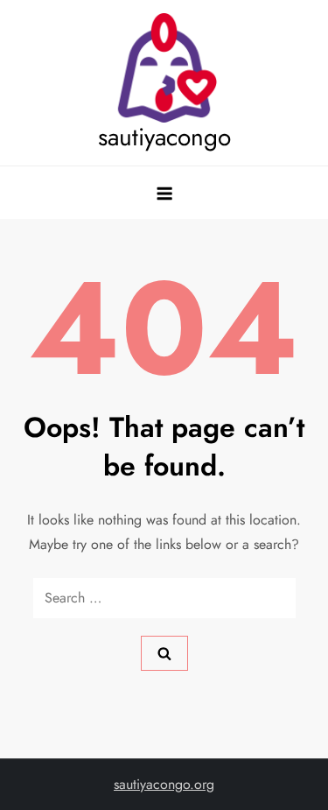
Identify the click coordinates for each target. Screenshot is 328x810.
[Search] (164, 653)
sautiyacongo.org (164, 784)
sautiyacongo (164, 137)
